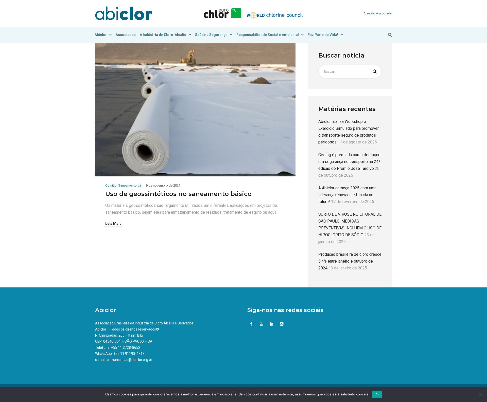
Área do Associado (377, 13)
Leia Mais (113, 224)
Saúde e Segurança (211, 35)
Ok (377, 394)
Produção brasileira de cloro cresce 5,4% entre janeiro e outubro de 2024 (349, 261)
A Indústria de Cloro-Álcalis (163, 35)
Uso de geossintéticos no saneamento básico (178, 193)
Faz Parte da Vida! (323, 35)
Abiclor (101, 35)
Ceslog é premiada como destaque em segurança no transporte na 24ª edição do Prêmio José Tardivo (349, 161)
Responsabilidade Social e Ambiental (267, 35)
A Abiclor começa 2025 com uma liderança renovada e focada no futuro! (347, 195)
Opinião (111, 185)
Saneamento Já (129, 185)
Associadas (126, 35)
